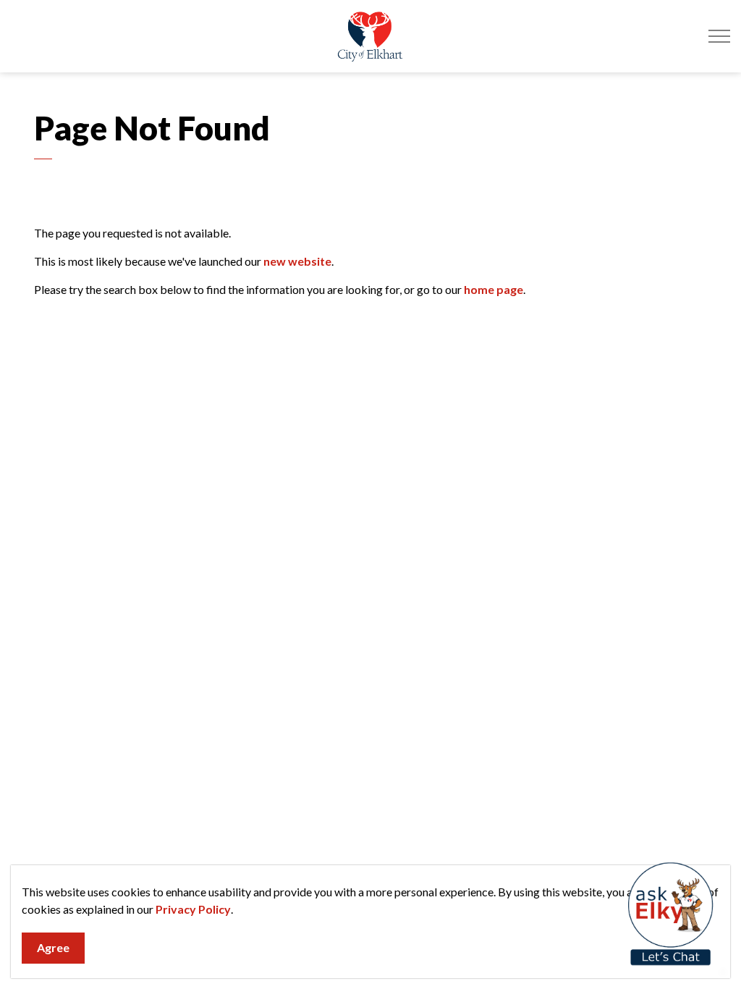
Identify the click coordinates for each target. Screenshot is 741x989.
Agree (53, 947)
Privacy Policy (193, 909)
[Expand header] (719, 36)
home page (493, 289)
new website (297, 261)
